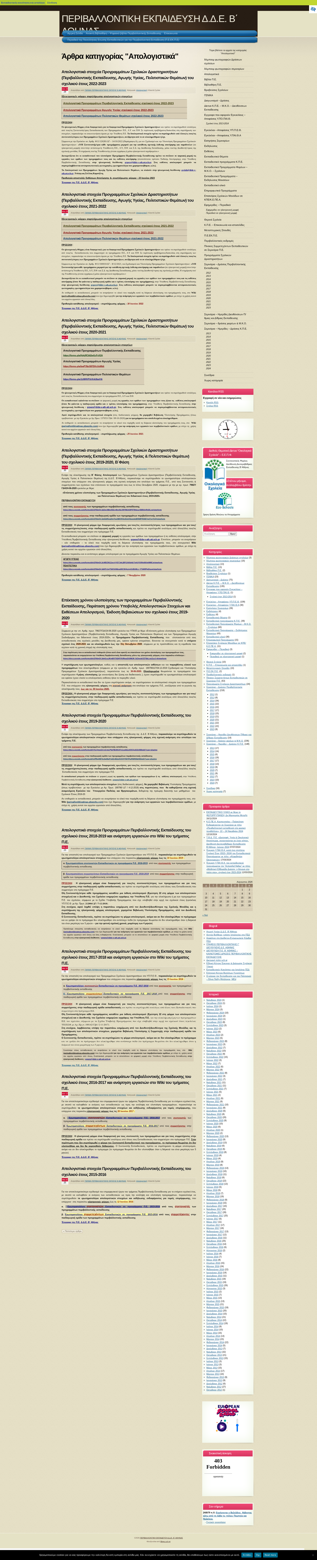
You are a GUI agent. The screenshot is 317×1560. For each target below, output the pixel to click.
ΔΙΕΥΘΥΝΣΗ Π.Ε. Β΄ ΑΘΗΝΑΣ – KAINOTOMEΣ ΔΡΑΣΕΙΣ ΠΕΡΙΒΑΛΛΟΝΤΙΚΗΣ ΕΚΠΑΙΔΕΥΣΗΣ (228, 953)
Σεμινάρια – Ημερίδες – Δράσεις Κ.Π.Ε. (225, 328)
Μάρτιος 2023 (212, 1038)
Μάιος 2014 (211, 1333)
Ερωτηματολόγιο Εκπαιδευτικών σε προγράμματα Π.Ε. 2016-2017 (112, 1126)
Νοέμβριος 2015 (213, 1279)
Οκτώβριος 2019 (214, 1149)
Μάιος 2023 (211, 1032)
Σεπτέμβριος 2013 (214, 1358)
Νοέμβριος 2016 (213, 1241)
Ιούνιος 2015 (212, 1295)
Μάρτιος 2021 (212, 1101)
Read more (270, 1555)
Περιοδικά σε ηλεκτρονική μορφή (221, 213)
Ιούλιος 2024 (212, 1006)
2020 (208, 298)
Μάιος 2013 (211, 1368)
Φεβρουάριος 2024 (215, 1013)
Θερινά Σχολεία (212, 219)
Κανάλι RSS (212, 402)
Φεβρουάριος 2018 (215, 1200)
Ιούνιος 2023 (212, 1028)
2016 (208, 285)
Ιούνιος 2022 (212, 1060)
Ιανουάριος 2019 (214, 1171)
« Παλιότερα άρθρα (72, 1231)
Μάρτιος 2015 (212, 1304)
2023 (208, 307)
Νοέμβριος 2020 (213, 1114)
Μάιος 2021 (211, 1095)
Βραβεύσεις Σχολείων (216, 90)
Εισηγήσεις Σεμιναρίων (216, 140)
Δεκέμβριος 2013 (214, 1348)
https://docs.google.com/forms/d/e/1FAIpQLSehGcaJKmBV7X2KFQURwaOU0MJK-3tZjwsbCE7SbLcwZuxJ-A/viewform (114, 658)
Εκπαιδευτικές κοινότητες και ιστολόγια (23, 2)
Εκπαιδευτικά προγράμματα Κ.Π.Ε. (223, 161)
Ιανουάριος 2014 (214, 1345)
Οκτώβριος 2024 (214, 1003)
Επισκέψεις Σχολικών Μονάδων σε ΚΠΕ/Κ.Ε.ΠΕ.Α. (223, 197)
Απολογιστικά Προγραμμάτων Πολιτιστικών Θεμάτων (97, 115)
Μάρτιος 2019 (212, 1165)
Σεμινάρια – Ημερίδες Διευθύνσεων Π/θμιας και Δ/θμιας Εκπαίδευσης (225, 316)
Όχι (258, 1555)
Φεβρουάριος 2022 (215, 1073)
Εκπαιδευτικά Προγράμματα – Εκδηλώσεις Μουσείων (220, 178)
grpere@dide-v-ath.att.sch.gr (138, 162)
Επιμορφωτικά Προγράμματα (220, 190)
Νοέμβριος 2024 (213, 1000)
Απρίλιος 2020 (213, 1130)
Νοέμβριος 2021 (213, 1082)
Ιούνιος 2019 (212, 1155)
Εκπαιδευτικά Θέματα (216, 156)
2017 (208, 288)
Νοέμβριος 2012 (213, 1387)
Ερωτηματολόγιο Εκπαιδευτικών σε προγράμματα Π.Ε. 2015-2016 (114, 1206)
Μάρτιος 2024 (212, 1009)
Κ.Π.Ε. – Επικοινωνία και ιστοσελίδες (224, 225)
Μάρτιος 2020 (212, 1133)
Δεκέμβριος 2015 (214, 1276)
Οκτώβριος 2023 (214, 1022)
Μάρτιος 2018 (212, 1196)
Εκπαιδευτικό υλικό (214, 185)
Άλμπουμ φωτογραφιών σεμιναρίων (224, 68)
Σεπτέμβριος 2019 (214, 1152)
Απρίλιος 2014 (213, 1336)
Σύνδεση (52, 2)
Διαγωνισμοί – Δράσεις (216, 100)
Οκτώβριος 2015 (214, 1282)
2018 (208, 292)
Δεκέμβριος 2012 (214, 1383)
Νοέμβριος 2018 (213, 1177)
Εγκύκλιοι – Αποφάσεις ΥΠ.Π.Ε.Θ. (223, 130)
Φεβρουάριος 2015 (215, 1307)
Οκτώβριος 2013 (214, 1355)
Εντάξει (247, 1555)
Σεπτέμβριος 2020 (214, 1120)
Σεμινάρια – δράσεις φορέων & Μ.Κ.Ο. (225, 323)
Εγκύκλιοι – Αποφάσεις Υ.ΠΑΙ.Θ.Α (222, 135)
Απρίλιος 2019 (213, 1161)
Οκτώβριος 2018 (214, 1181)
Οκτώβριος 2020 (214, 1117)
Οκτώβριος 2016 (214, 1244)
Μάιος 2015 (211, 1298)
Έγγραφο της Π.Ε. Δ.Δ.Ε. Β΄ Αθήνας (80, 1157)
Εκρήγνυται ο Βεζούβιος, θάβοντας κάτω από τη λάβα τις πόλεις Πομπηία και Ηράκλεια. (227, 1515)
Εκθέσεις (209, 151)
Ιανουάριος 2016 (214, 1272)
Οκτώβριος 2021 (214, 1085)
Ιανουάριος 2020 (214, 1139)
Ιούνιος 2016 (212, 1257)
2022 (208, 304)
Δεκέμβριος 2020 (214, 1111)
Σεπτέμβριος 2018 (214, 1184)
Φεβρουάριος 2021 (215, 1104)
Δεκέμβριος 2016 (214, 1238)
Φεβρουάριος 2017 (215, 1231)
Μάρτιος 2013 (212, 1374)
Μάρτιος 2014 (212, 1339)
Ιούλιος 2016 (212, 1253)
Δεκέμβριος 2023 (214, 1019)
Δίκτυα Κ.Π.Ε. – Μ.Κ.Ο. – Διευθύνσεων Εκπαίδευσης (225, 107)
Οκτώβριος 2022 (214, 1054)
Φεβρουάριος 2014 (215, 1342)
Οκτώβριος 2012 (214, 1390)
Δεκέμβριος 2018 (214, 1174)
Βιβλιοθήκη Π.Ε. (213, 84)
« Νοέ (205, 915)
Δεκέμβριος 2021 (214, 1079)
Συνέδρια (209, 375)
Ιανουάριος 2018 (214, 1203)
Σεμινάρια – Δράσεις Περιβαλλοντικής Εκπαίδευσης (225, 266)
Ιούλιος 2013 (212, 1361)
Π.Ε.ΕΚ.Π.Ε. (211, 235)
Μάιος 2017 (211, 1222)
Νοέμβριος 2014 (213, 1317)
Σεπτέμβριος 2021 (214, 1089)
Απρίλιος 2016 (213, 1263)
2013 (208, 276)
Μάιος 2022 (211, 1063)
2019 (208, 295)
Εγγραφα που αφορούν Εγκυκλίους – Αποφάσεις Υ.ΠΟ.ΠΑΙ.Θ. (224, 116)
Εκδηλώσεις (210, 146)
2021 (208, 301)
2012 (208, 273)
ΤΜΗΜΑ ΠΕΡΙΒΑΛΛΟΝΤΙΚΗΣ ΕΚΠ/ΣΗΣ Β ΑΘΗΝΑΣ (105, 90)
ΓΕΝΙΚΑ (208, 95)
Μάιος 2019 (211, 1158)
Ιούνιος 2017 (212, 1219)
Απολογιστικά (141, 90)
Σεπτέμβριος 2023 (214, 1025)
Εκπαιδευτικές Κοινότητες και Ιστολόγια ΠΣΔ (227, 969)
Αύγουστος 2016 (214, 1250)
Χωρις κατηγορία (213, 380)
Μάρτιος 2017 (212, 1228)
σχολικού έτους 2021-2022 (137, 232)
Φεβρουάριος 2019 (215, 1168)
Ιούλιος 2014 (212, 1326)
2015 (208, 282)
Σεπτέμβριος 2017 (214, 1215)
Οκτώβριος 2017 (214, 1212)
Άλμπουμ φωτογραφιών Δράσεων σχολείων (223, 61)
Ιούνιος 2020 (212, 1123)
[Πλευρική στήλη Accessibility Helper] (313, 9)
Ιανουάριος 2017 (214, 1234)
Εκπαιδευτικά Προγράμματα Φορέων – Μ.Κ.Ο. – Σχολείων (225, 169)
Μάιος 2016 (211, 1260)
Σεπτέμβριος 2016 (214, 1247)
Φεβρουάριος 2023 (215, 1041)
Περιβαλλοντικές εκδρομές (219, 240)
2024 (208, 368)
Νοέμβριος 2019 (213, 1146)
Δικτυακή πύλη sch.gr (216, 960)
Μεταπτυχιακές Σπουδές (217, 230)
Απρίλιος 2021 (213, 1098)
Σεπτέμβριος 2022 (214, 1057)
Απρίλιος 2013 (213, 1371)
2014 (208, 279)
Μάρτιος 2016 (212, 1266)
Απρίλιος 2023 (213, 1035)
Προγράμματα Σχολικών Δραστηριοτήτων (217, 257)
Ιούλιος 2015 (212, 1291)
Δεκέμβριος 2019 (214, 1142)
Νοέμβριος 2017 (213, 1209)
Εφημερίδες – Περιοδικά (217, 205)
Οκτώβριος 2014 (214, 1320)
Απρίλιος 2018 (213, 1193)
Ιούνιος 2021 (212, 1092)
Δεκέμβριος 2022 (214, 1047)
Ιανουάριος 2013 (214, 1380)
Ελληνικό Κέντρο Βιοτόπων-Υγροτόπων (225, 973)
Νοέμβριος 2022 (213, 1051)
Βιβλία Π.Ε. (210, 79)
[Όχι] (313, 1555)
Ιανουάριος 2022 (214, 1076)
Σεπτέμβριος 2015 (214, 1285)
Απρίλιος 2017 (213, 1225)
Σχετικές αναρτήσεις (216, 1522)
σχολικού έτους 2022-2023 (137, 110)
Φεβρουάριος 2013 (215, 1377)
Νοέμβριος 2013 (213, 1352)
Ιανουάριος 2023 (214, 1044)
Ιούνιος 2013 (212, 1364)
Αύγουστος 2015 (214, 1288)
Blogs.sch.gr (165, 1541)
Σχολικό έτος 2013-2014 (217, 123)
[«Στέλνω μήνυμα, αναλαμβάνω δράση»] (228, 500)
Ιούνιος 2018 (212, 1187)
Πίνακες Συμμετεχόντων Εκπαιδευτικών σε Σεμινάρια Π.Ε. (226, 248)
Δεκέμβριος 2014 (214, 1314)
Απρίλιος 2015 (213, 1301)
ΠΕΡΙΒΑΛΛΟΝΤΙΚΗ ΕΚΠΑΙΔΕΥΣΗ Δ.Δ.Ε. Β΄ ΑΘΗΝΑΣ (161, 1538)
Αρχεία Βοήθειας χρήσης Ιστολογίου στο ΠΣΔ (228, 935)
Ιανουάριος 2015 (214, 1310)
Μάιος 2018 (211, 1190)
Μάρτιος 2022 (212, 1070)
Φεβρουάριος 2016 (215, 1269)
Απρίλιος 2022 (213, 1066)
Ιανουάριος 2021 (214, 1108)
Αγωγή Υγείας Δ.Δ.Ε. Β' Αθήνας (221, 931)
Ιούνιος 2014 (212, 1329)
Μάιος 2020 (211, 1127)
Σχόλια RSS (212, 406)
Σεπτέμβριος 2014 (214, 1323)
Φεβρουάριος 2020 (215, 1136)
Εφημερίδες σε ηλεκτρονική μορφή (222, 210)
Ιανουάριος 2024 (214, 1016)
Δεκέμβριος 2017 (214, 1206)
